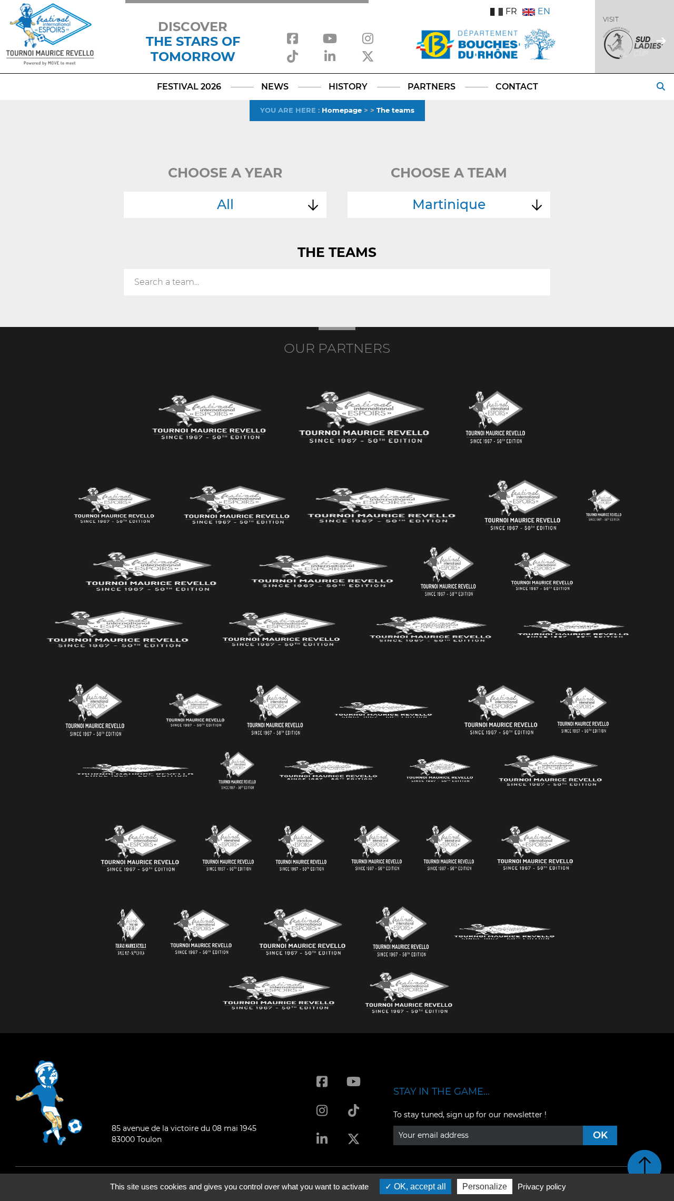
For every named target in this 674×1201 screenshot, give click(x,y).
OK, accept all (419, 1186)
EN (544, 11)
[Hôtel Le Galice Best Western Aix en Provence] (140, 847)
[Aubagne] (114, 504)
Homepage (342, 110)
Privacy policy (542, 1186)
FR (511, 11)
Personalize (484, 1186)
